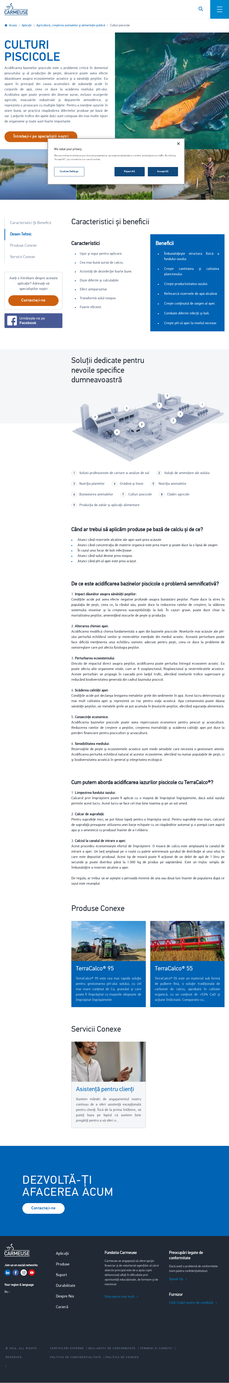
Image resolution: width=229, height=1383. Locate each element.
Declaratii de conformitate (112, 1348)
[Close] (178, 144)
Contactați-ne (43, 1208)
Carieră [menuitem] (62, 1307)
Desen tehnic (21, 234)
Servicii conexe (22, 257)
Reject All (129, 171)
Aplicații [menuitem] (62, 1254)
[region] (116, 161)
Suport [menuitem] (61, 1275)
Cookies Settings (69, 171)
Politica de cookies (122, 1357)
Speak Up (176, 1279)
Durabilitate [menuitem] (65, 1286)
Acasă (13, 25)
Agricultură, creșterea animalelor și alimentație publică (70, 25)
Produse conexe (23, 246)
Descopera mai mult (119, 1297)
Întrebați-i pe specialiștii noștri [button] (40, 137)
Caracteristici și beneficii (30, 223)
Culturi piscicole (120, 25)
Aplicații (27, 25)
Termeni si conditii (156, 1348)
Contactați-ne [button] (33, 301)
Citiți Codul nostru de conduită (191, 1303)
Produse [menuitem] (63, 1265)
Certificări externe (67, 1348)
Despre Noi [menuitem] (65, 1297)
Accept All (163, 171)
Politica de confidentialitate (75, 1357)
